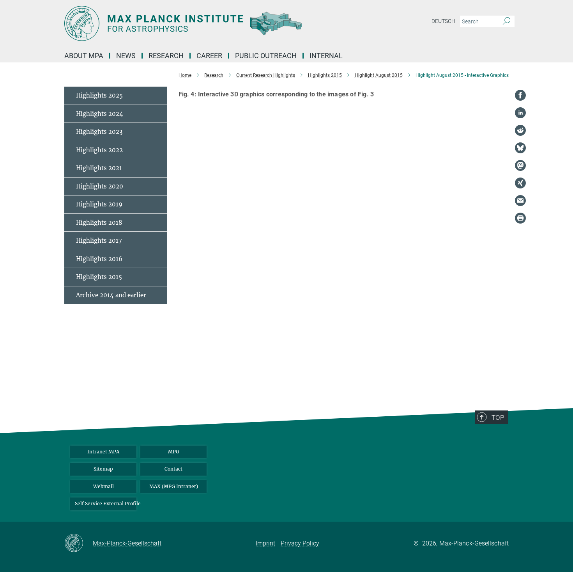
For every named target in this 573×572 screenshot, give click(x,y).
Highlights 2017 (99, 240)
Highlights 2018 (99, 222)
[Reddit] (520, 130)
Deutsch (443, 21)
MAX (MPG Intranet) (173, 486)
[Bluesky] (520, 148)
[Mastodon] (520, 165)
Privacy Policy (300, 543)
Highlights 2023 (99, 131)
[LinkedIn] (520, 113)
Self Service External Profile (105, 503)
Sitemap (103, 469)
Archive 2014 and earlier (111, 295)
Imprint (265, 543)
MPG (173, 452)
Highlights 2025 (99, 95)
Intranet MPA (103, 452)
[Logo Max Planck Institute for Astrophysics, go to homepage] (210, 23)
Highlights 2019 (99, 204)
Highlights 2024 (99, 113)
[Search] (507, 21)
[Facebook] (520, 95)
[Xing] (520, 183)
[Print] (520, 218)
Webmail (103, 486)
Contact (173, 469)
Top (498, 417)
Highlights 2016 (99, 259)
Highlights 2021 (99, 168)
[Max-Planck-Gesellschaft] (78, 543)
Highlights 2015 (99, 277)
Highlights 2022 (99, 150)
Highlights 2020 (99, 186)
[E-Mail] (520, 200)
